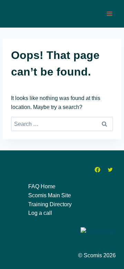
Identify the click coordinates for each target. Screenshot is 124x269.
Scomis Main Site (49, 195)
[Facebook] (97, 169)
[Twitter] (110, 169)
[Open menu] (109, 13)
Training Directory (50, 204)
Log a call (40, 213)
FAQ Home (41, 186)
